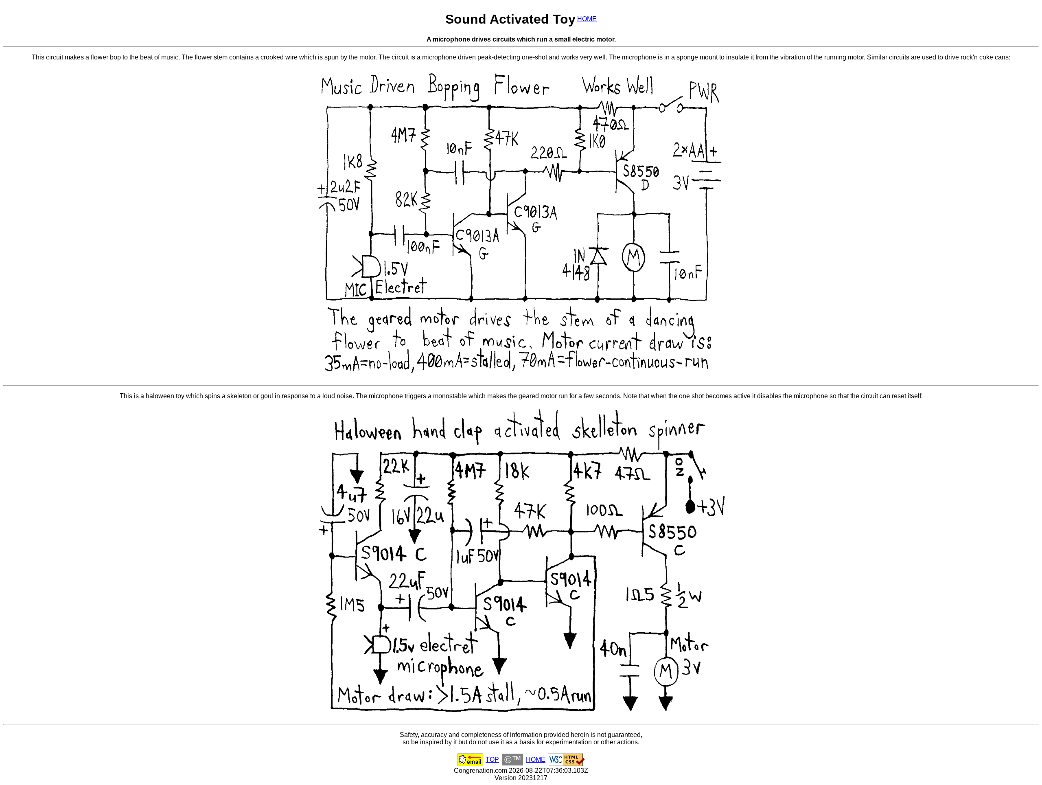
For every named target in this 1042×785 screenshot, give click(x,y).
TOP (492, 759)
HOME (587, 18)
